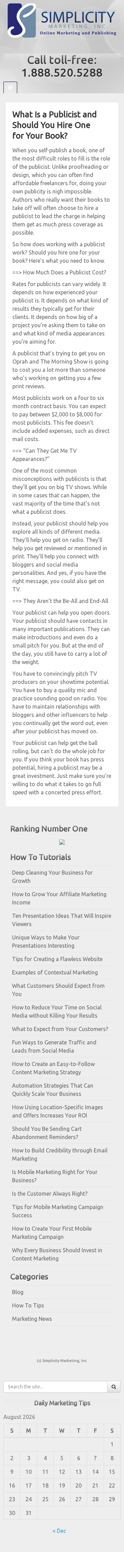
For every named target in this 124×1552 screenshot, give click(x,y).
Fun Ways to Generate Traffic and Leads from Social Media (54, 1046)
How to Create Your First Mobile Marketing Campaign (52, 1232)
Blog (17, 1292)
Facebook (57, 46)
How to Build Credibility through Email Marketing (59, 1154)
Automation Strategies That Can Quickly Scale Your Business (52, 1089)
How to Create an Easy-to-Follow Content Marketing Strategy (53, 1068)
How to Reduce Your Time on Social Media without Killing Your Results (57, 1011)
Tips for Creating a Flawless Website (57, 959)
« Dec (59, 1531)
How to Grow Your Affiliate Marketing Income (59, 898)
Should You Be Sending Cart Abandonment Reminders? (47, 1133)
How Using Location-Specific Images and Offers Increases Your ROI (57, 1111)
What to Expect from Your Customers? (60, 1029)
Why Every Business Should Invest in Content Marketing (57, 1254)
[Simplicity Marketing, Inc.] (62, 20)
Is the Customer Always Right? (49, 1193)
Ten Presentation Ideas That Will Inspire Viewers (61, 920)
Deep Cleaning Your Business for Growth (52, 876)
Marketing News (32, 1319)
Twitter (66, 46)
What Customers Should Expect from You (58, 990)
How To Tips (28, 1305)
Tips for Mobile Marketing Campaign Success (57, 1211)
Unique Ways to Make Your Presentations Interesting (46, 941)
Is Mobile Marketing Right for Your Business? (54, 1176)
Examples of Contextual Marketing (55, 972)
